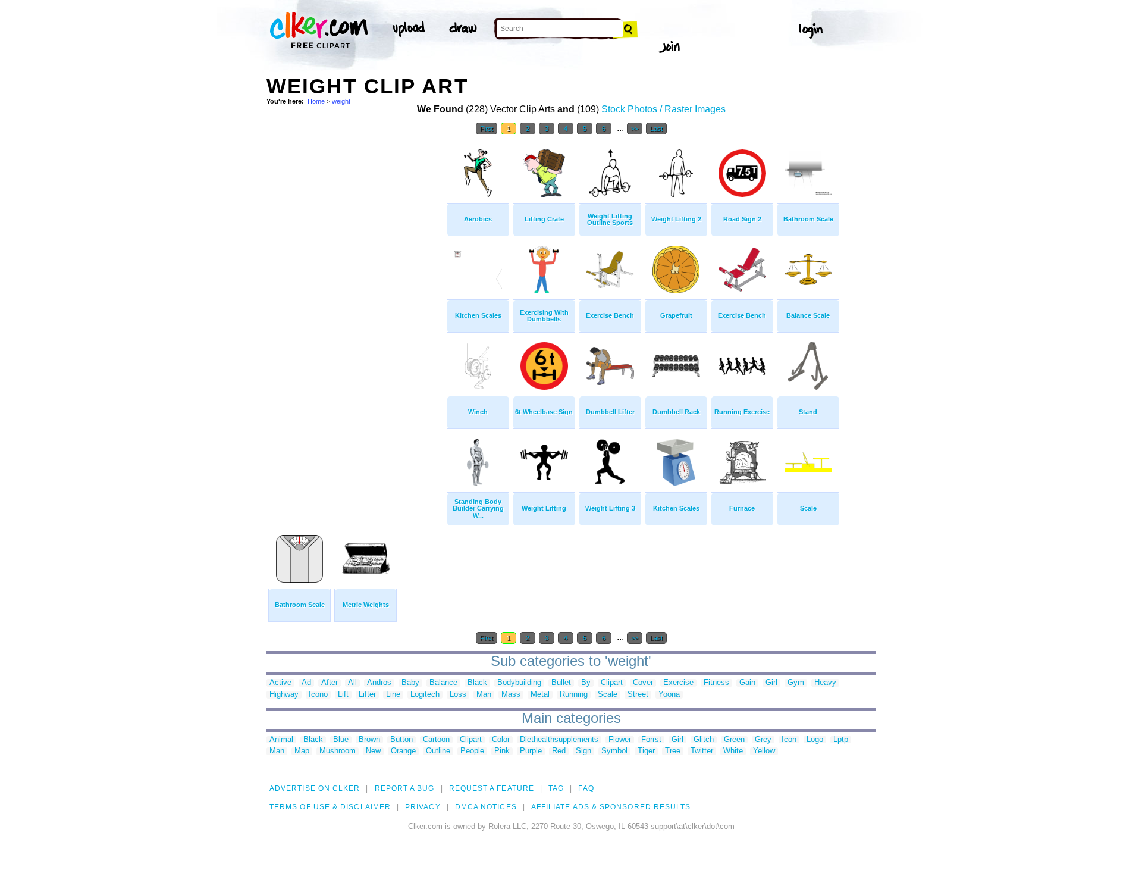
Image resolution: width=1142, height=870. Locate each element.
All (352, 683)
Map (301, 751)
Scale (607, 695)
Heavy (825, 683)
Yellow (764, 751)
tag (556, 788)
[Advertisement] (355, 320)
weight (341, 101)
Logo (815, 740)
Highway (284, 695)
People (472, 751)
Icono (318, 695)
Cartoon (436, 740)
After (329, 683)
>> (634, 128)
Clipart (612, 683)
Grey (763, 740)
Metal (540, 695)
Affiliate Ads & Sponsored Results (611, 807)
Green (734, 740)
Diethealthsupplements (559, 740)
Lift (343, 695)
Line (393, 695)
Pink (502, 751)
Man (483, 695)
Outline (438, 751)
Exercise (678, 683)
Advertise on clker (314, 788)
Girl (771, 683)
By (586, 683)
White (733, 751)
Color (501, 740)
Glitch (704, 740)
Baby (410, 683)
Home (316, 101)
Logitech (425, 695)
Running (574, 695)
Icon (789, 740)
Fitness (716, 683)
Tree (672, 751)
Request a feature (491, 788)
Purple (531, 751)
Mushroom (337, 751)
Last (656, 128)
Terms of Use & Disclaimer (330, 807)
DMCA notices (486, 807)
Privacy (423, 807)
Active (280, 683)
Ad (306, 683)
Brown (369, 740)
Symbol (614, 751)
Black (477, 683)
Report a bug (405, 788)
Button (401, 740)
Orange (403, 751)
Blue (341, 740)
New (373, 751)
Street (638, 695)
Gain (747, 683)
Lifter (367, 695)
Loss (458, 695)
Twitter (702, 751)
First (486, 128)
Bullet (561, 683)
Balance (443, 683)
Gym (796, 683)
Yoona (669, 695)
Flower (619, 740)
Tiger (646, 751)
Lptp (840, 740)
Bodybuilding (519, 683)
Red (559, 751)
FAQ (586, 788)
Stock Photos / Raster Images (663, 109)
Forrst (651, 740)
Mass (510, 695)
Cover (643, 683)
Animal (281, 740)
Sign (583, 751)
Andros (379, 683)
